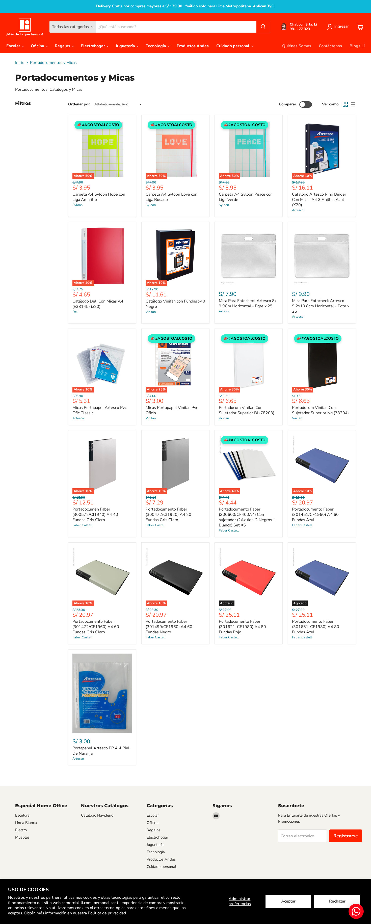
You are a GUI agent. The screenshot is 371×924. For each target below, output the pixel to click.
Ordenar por (79, 104)
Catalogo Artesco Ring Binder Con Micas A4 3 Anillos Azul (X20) (319, 200)
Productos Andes (193, 46)
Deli (75, 312)
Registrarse (345, 836)
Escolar (13, 46)
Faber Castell (82, 525)
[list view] (352, 104)
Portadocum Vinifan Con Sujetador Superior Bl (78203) (246, 410)
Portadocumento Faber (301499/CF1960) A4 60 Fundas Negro (169, 627)
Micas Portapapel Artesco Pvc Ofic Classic (99, 410)
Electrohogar (93, 46)
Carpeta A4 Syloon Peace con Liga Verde (246, 197)
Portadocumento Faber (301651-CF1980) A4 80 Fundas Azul (315, 627)
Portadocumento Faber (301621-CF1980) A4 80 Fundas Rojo (242, 627)
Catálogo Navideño (97, 815)
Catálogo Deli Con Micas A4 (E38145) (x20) (97, 303)
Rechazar (337, 901)
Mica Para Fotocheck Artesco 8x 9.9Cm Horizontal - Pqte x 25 (248, 303)
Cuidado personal (233, 46)
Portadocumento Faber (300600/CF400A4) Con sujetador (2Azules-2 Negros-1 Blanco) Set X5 (247, 517)
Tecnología (156, 46)
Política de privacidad (107, 913)
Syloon (77, 205)
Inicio (19, 62)
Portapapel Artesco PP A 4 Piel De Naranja (100, 750)
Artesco (297, 210)
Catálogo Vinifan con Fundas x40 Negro (175, 303)
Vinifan (151, 312)
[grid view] (345, 104)
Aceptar (288, 901)
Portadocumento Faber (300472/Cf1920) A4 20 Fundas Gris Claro (168, 514)
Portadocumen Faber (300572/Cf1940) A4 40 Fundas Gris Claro (95, 514)
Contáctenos (330, 46)
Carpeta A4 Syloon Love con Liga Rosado (171, 197)
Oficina (38, 46)
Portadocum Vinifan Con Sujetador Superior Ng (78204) (320, 410)
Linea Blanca (26, 822)
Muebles (22, 837)
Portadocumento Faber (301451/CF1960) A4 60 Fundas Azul (315, 514)
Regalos (63, 46)
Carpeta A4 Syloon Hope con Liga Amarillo (98, 197)
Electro (21, 830)
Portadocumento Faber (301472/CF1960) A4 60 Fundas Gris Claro (95, 627)
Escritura (22, 815)
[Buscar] (263, 27)
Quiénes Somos (296, 46)
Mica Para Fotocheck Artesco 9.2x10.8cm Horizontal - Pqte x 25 (320, 306)
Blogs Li (357, 46)
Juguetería (126, 46)
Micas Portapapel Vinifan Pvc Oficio (172, 410)
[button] (339, 27)
